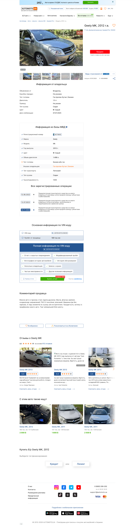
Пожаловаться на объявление (66, 326)
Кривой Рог (50, 21)
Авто (29, 21)
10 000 (96, 8)
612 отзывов (47, 344)
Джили (34, 21)
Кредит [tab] (54, 464)
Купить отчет (55, 278)
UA (109, 8)
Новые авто (38, 16)
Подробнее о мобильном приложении (67, 508)
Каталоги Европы (66, 16)
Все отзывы (85, 16)
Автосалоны (52, 16)
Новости (99, 16)
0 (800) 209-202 (100, 486)
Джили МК (42, 21)
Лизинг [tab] (81, 464)
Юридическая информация (33, 497)
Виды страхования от (93, 74)
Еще (109, 16)
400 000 (85, 8)
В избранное (32, 326)
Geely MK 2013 (60, 370)
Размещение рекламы (36, 493)
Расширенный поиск (57, 8)
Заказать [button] (90, 2)
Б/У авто (25, 16)
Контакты (31, 489)
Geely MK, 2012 (26, 427)
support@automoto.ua (98, 492)
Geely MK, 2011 (58, 427)
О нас (30, 486)
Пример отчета (29, 279)
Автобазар (23, 21)
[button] (81, 47)
